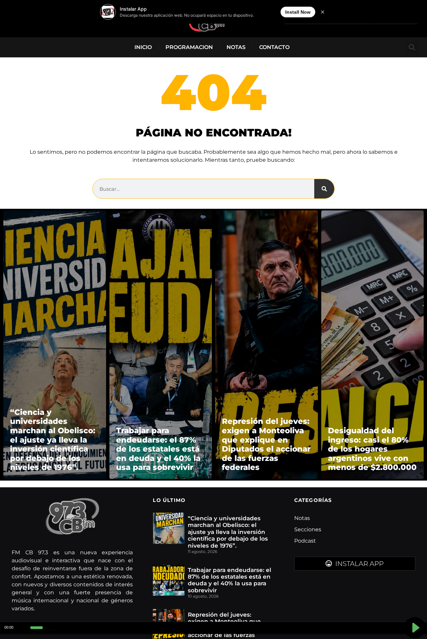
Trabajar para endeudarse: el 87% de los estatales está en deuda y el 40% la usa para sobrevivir (229, 580)
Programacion (189, 47)
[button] (411, 47)
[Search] (324, 188)
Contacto (274, 47)
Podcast (305, 541)
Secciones (307, 529)
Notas (236, 47)
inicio (143, 47)
